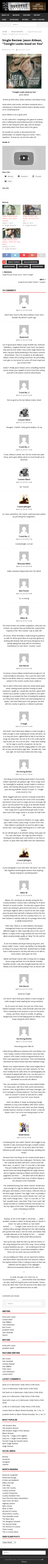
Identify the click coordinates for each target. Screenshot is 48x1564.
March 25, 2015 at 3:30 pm (24, 422)
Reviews (25, 20)
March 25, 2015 (9, 50)
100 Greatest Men (9, 1425)
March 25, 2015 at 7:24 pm (24, 482)
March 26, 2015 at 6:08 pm (24, 895)
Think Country (7, 1529)
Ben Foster (6, 1327)
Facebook (6, 1459)
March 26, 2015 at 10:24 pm (24, 989)
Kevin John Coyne (24, 50)
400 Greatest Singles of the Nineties (15, 1431)
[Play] (24, 158)
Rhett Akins (23, 266)
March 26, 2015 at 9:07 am (24, 668)
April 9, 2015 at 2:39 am (24, 1137)
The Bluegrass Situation (11, 1521)
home (4, 20)
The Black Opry (8, 1519)
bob (24, 307)
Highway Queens (8, 1503)
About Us (5, 15)
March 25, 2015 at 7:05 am (24, 340)
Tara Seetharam (8, 1325)
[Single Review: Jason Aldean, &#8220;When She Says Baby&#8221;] (11, 233)
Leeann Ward (24, 420)
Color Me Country (9, 1488)
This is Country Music (10, 1532)
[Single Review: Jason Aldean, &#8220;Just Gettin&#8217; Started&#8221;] (11, 210)
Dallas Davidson (30, 262)
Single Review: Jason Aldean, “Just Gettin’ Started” (10, 218)
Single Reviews (7, 1446)
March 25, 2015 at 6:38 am (24, 310)
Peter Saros (6, 1369)
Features (26, 15)
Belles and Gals (8, 1483)
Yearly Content (38, 20)
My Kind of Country (9, 1511)
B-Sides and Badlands (10, 1480)
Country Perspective (9, 1493)
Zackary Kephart (8, 1364)
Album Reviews (8, 1433)
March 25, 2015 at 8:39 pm (24, 566)
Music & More (7, 1508)
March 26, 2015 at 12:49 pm (24, 774)
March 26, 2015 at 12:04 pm (24, 726)
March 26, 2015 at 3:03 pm (24, 863)
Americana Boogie (9, 1477)
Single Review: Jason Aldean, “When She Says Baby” (11, 241)
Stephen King (37, 266)
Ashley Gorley (14, 262)
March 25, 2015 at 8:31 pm (24, 539)
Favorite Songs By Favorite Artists (15, 1441)
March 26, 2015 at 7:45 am (24, 621)
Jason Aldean (9, 266)
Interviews (14, 20)
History (37, 15)
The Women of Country (11, 1527)
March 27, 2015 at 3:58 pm (24, 1041)
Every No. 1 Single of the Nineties (14, 1438)
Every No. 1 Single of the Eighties (14, 1436)
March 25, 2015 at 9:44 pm (24, 593)
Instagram (6, 1462)
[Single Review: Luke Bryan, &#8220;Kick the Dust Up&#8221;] (32, 210)
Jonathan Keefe (8, 1330)
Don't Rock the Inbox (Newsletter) (15, 1498)
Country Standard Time (11, 1496)
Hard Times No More (10, 1501)
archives (16, 15)
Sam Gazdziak (7, 1332)
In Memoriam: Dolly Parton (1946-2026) (24, 1385)
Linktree (5, 1464)
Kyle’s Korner (7, 1506)
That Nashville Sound (10, 1516)
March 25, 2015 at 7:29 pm (24, 509)
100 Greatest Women (10, 1428)
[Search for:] (24, 24)
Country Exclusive (8, 1490)
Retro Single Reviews (10, 1443)
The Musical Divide (9, 1524)
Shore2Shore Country (10, 1514)
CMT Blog (6, 1485)
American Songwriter (10, 1475)
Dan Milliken (7, 1322)
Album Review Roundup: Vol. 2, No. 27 (29, 1410)
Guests (5, 1335)
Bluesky (5, 1457)
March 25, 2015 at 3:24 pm (24, 395)
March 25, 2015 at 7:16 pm (24, 450)
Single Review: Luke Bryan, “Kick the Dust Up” (31, 218)
